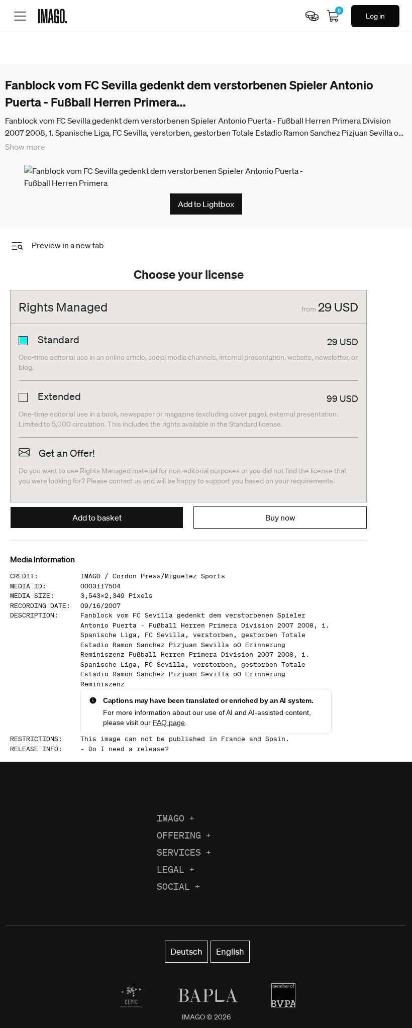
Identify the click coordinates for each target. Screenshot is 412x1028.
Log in (375, 16)
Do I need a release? (128, 749)
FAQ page (169, 722)
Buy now (280, 517)
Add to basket (97, 517)
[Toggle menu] (20, 16)
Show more (25, 147)
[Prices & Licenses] (312, 16)
